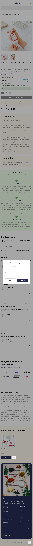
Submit (23, 280)
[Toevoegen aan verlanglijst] (14, 457)
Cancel (10, 280)
